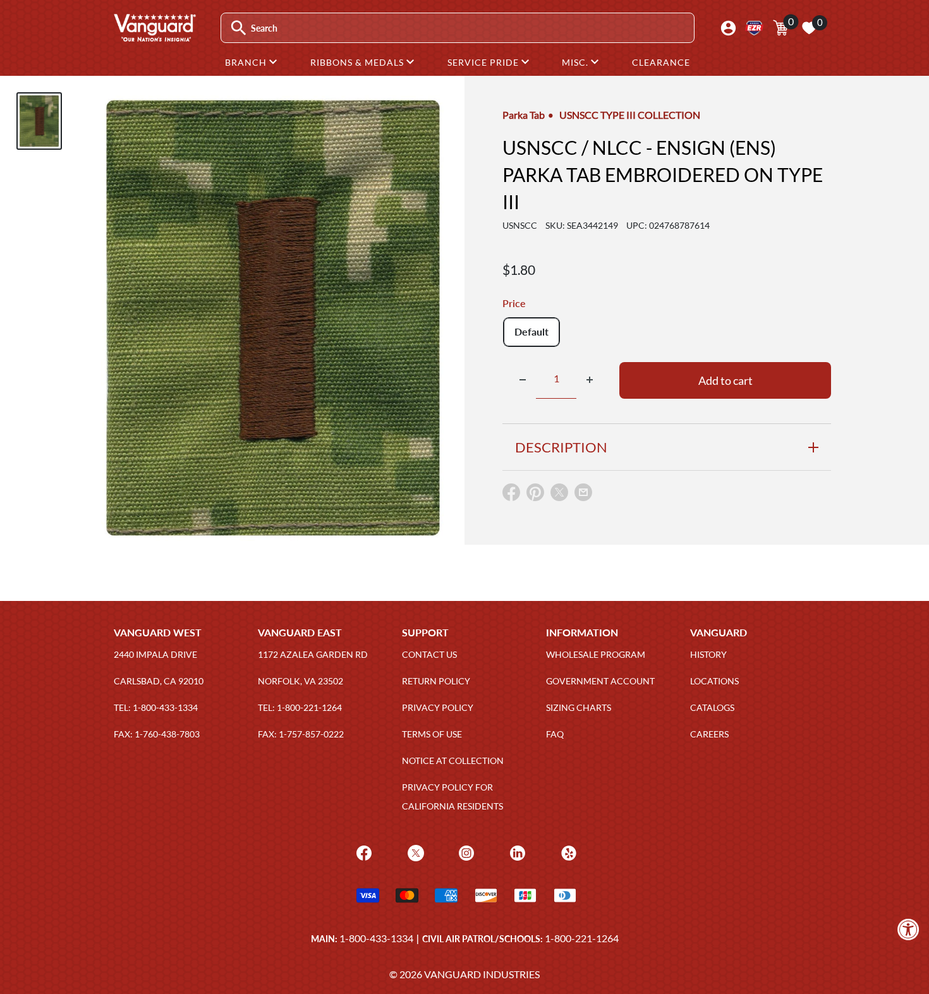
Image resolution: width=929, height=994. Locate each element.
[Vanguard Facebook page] (362, 851)
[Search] (238, 28)
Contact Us (429, 654)
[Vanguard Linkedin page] (516, 851)
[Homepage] (154, 37)
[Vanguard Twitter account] (414, 851)
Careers (709, 734)
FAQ (555, 734)
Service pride (484, 62)
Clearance (661, 62)
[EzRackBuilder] (754, 28)
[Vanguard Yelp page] (567, 851)
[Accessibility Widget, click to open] (908, 929)
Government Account (600, 681)
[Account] (728, 28)
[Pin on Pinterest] (535, 495)
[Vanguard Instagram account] (465, 851)
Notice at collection (453, 760)
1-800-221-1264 (582, 938)
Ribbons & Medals (358, 62)
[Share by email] (583, 492)
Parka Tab (523, 115)
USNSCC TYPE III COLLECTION (629, 115)
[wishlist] (809, 28)
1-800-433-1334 (376, 938)
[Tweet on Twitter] (559, 495)
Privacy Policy (437, 707)
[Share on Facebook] (511, 495)
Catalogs (712, 707)
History (708, 654)
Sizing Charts (578, 707)
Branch (247, 62)
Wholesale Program (595, 654)
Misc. (576, 62)
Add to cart (725, 380)
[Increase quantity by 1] (589, 379)
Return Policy (436, 681)
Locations (714, 681)
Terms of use (432, 734)
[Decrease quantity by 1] (522, 379)
